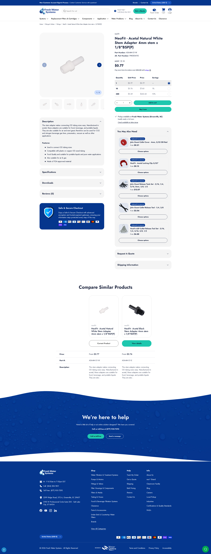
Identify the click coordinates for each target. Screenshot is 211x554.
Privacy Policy (154, 548)
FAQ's (149, 510)
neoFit (117, 34)
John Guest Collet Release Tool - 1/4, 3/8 (147, 207)
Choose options (143, 151)
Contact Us (144, 3)
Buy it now (143, 109)
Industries (150, 501)
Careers (150, 492)
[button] (163, 11)
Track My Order (133, 475)
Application (101, 18)
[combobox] (86, 11)
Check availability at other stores (128, 122)
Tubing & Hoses (97, 497)
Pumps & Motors (97, 479)
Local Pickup (151, 497)
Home (41, 24)
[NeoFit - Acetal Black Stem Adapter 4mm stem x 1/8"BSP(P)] (136, 310)
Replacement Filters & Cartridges (64, 18)
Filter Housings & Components (102, 488)
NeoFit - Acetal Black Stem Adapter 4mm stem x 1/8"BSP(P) (136, 331)
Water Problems (117, 18)
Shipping (130, 484)
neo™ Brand (151, 479)
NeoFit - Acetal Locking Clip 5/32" (144, 163)
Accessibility (166, 548)
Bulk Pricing (131, 488)
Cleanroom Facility (153, 484)
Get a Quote (140, 11)
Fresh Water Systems (54, 548)
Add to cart (153, 103)
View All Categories (98, 528)
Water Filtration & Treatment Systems (104, 475)
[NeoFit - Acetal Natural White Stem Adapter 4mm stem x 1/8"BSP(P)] (103, 310)
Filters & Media (96, 492)
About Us (138, 18)
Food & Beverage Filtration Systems (104, 501)
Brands (135, 3)
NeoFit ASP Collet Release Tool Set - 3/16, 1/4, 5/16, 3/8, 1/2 (147, 229)
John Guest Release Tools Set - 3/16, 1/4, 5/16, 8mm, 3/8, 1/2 (147, 185)
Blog (131, 18)
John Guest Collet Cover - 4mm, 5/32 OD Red (148, 142)
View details (137, 343)
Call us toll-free (95, 436)
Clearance (163, 18)
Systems (43, 18)
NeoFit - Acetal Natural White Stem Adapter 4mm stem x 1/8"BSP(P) (82, 24)
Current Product (103, 343)
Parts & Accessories (98, 510)
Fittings (58, 24)
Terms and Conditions (137, 548)
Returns (129, 492)
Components (87, 18)
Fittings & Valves (49, 24)
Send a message (115, 436)
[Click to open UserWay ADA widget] (3, 549)
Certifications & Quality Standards (159, 506)
